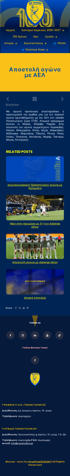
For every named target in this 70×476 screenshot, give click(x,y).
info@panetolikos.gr (22, 443)
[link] (35, 13)
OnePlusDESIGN (39, 461)
